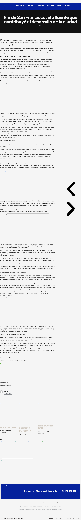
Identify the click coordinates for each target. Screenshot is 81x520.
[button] (70, 189)
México (59, 5)
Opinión (67, 5)
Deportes (31, 5)
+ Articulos (8, 393)
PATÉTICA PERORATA (25, 429)
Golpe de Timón (8, 427)
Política (43, 8)
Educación (50, 5)
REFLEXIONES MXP (45, 427)
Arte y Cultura (20, 5)
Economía (41, 5)
